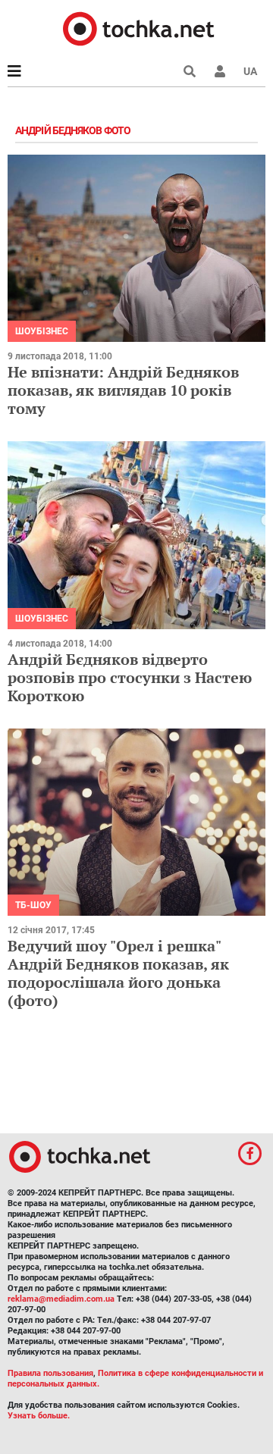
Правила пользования (50, 1373)
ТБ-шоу (33, 905)
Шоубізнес (41, 331)
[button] (220, 71)
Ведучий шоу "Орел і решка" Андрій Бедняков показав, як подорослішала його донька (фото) (118, 973)
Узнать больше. (39, 1416)
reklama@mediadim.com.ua (61, 1299)
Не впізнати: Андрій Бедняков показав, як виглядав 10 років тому (123, 390)
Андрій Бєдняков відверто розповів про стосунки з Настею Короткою (130, 677)
